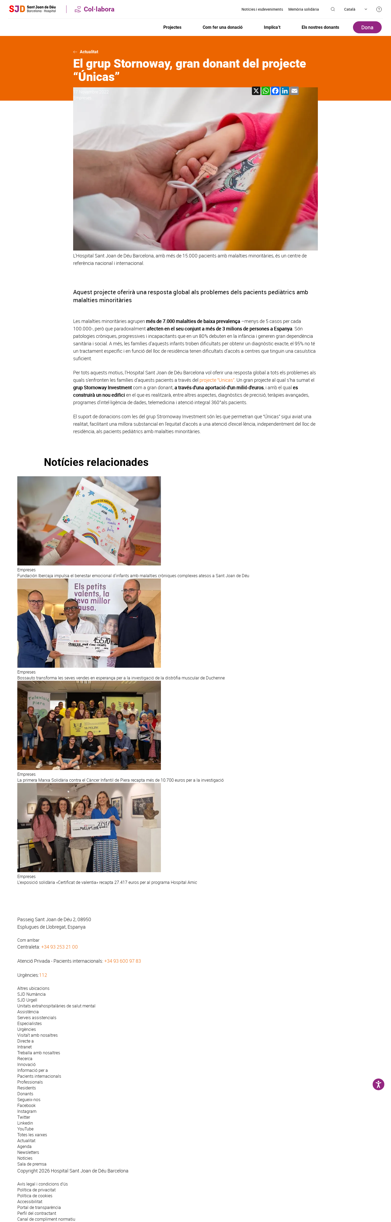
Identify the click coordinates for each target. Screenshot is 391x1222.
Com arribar (28, 940)
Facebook (26, 1105)
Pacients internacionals (39, 1076)
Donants (25, 1094)
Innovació (26, 1064)
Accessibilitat (29, 1201)
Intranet (24, 1047)
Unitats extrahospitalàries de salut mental (56, 1006)
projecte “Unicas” (216, 380)
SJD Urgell (27, 1000)
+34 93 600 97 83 (122, 961)
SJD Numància (31, 994)
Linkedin (25, 1123)
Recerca (24, 1058)
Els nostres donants (320, 27)
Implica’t (272, 27)
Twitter (23, 1117)
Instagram (26, 1111)
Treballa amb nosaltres (38, 1053)
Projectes (172, 27)
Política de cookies (34, 1196)
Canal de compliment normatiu (46, 1219)
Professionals (30, 1082)
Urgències (26, 1029)
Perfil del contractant (36, 1213)
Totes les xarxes (32, 1135)
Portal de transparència (39, 1207)
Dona (367, 27)
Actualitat (89, 51)
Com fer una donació (223, 27)
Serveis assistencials (36, 1017)
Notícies (24, 1158)
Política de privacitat (36, 1190)
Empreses (82, 98)
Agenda (24, 1146)
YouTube (25, 1129)
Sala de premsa (32, 1164)
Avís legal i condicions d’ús (42, 1184)
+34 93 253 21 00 (59, 947)
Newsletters (28, 1152)
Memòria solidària (303, 9)
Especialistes (29, 1023)
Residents (26, 1088)
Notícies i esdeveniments (262, 9)
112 (43, 975)
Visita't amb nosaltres (37, 1035)
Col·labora (99, 9)
